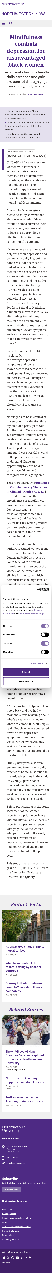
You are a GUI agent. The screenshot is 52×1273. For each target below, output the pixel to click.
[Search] (10, 23)
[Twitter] (8, 1257)
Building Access (9, 1214)
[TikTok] (22, 1257)
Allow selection (26, 681)
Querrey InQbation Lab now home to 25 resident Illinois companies (24, 987)
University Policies (10, 1240)
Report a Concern (9, 1235)
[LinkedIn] (26, 1257)
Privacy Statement (10, 1231)
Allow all (26, 672)
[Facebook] (4, 1257)
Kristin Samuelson (35, 94)
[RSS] (30, 1257)
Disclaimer (6, 1263)
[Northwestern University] (26, 1129)
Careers (5, 1222)
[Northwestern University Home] (13, 4)
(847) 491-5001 (13, 1157)
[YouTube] (17, 1257)
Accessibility (7, 1209)
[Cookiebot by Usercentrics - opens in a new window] (37, 589)
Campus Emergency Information (16, 1218)
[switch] (45, 634)
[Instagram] (12, 1257)
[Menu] (3, 23)
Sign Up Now (11, 1189)
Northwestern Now (23, 14)
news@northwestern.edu (16, 1163)
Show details (37, 663)
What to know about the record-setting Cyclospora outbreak (23, 967)
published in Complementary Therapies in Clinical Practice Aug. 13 (28, 487)
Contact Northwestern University (16, 1227)
